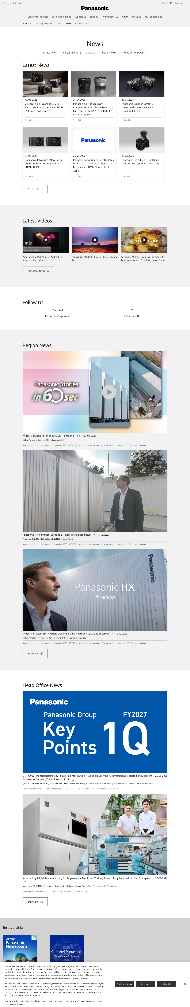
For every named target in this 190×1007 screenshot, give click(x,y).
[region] (95, 984)
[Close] (185, 984)
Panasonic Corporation (58, 316)
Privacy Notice (15, 995)
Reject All (145, 984)
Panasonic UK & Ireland (12, 3)
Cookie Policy (95, 992)
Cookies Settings (124, 984)
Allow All (166, 984)
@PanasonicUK (132, 316)
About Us (27, 23)
